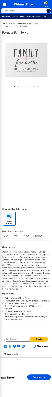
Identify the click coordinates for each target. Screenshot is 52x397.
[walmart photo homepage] (24, 4)
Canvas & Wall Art (8, 24)
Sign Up (39, 339)
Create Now (39, 377)
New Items (6, 17)
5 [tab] (29, 86)
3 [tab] (21, 86)
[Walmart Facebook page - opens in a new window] (5, 346)
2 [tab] (18, 86)
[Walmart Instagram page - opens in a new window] (23, 346)
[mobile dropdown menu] (4, 4)
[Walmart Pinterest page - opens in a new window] (14, 346)
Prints (22, 16)
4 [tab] (25, 86)
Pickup (15, 16)
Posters (46, 16)
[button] (27, 33)
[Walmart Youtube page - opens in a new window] (18, 346)
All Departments (11, 354)
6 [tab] (33, 86)
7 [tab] (37, 86)
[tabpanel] (26, 60)
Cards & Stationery (34, 16)
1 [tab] (14, 86)
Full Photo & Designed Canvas (28, 24)
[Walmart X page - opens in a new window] (9, 346)
